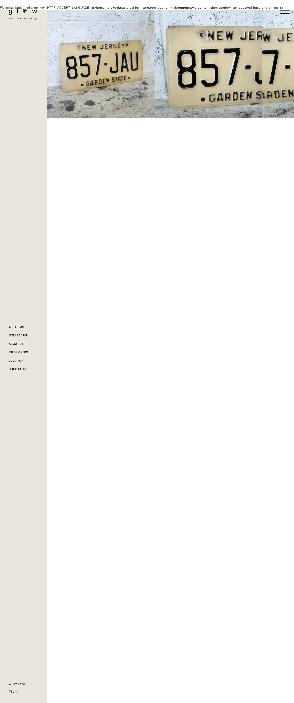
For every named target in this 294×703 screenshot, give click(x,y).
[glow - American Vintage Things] (23, 14)
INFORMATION (19, 352)
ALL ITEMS (16, 327)
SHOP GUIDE (18, 369)
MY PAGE (19, 684)
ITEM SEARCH (19, 335)
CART (16, 691)
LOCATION (16, 360)
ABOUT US (16, 343)
